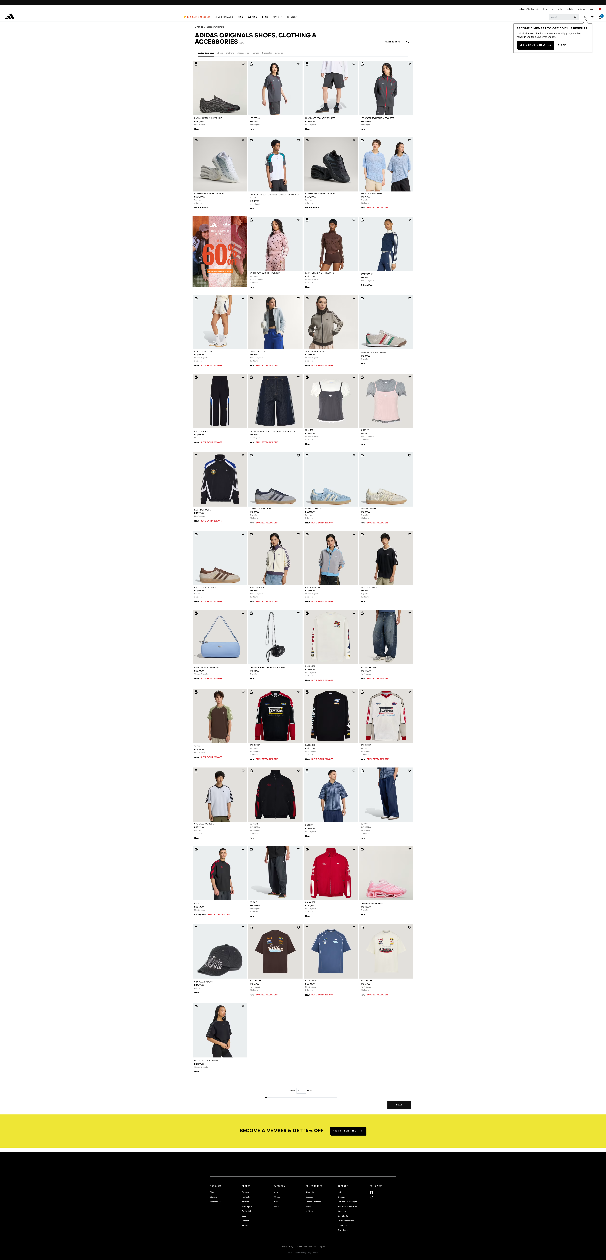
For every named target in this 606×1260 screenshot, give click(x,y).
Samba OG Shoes (313, 509)
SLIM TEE (309, 430)
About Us (310, 1192)
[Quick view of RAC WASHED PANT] (362, 613)
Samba (255, 53)
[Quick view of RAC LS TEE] (307, 613)
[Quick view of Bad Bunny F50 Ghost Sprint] (196, 64)
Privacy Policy (287, 1247)
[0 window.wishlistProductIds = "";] (592, 17)
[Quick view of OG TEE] (196, 849)
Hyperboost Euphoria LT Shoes (209, 194)
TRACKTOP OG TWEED (259, 351)
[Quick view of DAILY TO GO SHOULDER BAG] (196, 613)
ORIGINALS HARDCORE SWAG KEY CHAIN (267, 668)
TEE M (197, 746)
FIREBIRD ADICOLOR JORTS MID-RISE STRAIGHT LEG (272, 432)
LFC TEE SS (255, 118)
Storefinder (343, 1230)
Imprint (322, 1247)
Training (245, 1202)
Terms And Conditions (306, 1247)
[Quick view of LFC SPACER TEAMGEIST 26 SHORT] (307, 64)
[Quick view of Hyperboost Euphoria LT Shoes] (196, 140)
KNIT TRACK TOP (257, 587)
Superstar (267, 53)
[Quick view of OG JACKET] (251, 771)
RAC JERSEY (255, 745)
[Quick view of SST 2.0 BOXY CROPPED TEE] (196, 1006)
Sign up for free (344, 1131)
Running (245, 1192)
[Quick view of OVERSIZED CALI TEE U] (362, 534)
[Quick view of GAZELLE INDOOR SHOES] (251, 455)
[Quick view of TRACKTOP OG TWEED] (251, 298)
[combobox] (564, 17)
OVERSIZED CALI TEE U (370, 587)
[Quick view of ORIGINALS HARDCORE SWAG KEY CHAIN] (251, 613)
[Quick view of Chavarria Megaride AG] (362, 849)
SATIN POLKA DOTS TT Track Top (265, 273)
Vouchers (342, 1211)
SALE (276, 1207)
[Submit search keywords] (575, 17)
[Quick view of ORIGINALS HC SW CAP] (196, 927)
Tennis (245, 1225)
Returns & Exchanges (347, 1202)
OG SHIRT (309, 825)
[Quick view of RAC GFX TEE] (251, 927)
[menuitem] (196, 17)
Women (277, 1197)
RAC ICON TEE (311, 981)
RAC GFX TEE (255, 981)
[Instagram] (371, 1198)
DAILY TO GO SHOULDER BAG (206, 668)
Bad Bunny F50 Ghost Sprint (208, 118)
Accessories (243, 53)
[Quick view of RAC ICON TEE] (307, 927)
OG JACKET (254, 824)
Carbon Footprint (313, 1202)
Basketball (247, 1211)
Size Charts (343, 1216)
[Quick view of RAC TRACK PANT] (196, 377)
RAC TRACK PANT (202, 432)
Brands (199, 27)
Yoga (244, 1216)
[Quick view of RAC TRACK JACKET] (196, 455)
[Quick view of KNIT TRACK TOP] (251, 534)
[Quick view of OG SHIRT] (307, 771)
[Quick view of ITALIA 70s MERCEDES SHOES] (362, 298)
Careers (309, 1197)
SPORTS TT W (366, 274)
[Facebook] (371, 1192)
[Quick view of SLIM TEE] (307, 377)
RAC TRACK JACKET (203, 510)
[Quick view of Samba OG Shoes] (307, 455)
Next (399, 1105)
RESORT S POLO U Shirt (371, 194)
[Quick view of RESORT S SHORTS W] (196, 298)
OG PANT (364, 824)
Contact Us (342, 1225)
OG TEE (197, 904)
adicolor (279, 53)
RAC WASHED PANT (369, 668)
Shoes (220, 53)
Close (562, 45)
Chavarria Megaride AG (372, 904)
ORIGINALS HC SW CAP (204, 982)
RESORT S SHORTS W (203, 351)
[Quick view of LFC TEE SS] (251, 64)
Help (340, 1192)
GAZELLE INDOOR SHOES (260, 509)
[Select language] (600, 9)
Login (591, 9)
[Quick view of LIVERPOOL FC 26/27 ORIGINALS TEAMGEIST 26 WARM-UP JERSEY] (251, 140)
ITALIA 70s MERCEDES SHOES (373, 353)
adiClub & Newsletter (347, 1207)
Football (246, 1197)
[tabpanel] (303, 587)
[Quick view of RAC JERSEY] (251, 692)
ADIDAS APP (302, 3)
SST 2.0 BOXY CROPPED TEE (206, 1061)
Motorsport (247, 1207)
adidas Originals (215, 27)
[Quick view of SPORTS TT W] (362, 220)
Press (308, 1207)
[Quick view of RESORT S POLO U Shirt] (362, 140)
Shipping (341, 1197)
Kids (276, 1202)
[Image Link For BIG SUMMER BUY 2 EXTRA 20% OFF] (220, 251)
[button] (196, 17)
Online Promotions (346, 1221)
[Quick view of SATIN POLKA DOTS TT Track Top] (251, 220)
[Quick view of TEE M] (196, 692)
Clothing (230, 53)
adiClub (309, 1211)
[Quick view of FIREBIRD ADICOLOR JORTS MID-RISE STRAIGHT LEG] (251, 377)
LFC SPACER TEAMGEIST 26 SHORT (320, 118)
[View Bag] (600, 17)
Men (276, 1192)
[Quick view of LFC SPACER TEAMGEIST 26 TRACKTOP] (362, 64)
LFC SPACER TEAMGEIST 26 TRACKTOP (377, 118)
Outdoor (245, 1221)
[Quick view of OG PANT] (362, 771)
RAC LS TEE (310, 666)
